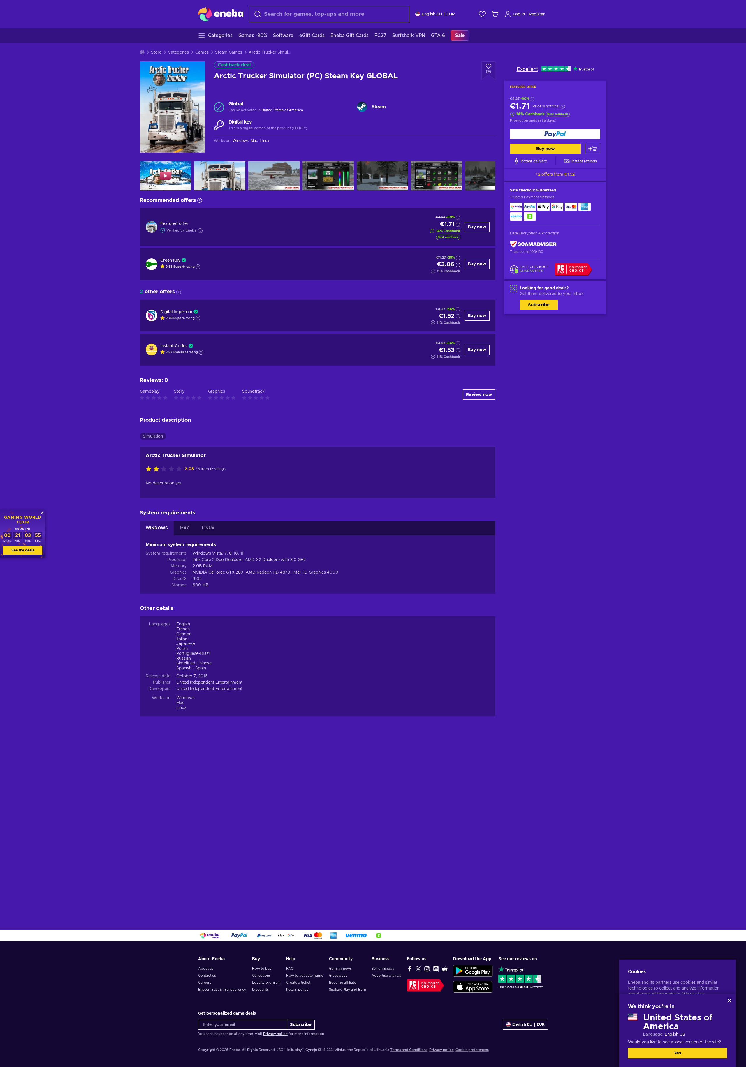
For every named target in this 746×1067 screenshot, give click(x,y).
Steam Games (228, 52)
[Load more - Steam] (362, 107)
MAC (185, 528)
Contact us (207, 975)
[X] (418, 968)
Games (202, 52)
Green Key (170, 260)
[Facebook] (410, 968)
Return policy (297, 989)
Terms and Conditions (408, 1050)
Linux (181, 708)
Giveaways (338, 975)
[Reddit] (445, 968)
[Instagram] (427, 968)
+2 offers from (555, 174)
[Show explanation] (198, 266)
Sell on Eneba (383, 968)
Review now (479, 394)
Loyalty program (266, 982)
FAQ (290, 968)
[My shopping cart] (495, 14)
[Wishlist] (482, 14)
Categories (178, 52)
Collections (261, 975)
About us (205, 968)
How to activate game (304, 975)
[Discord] (436, 968)
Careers (204, 982)
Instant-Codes (173, 346)
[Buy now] (555, 134)
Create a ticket (298, 982)
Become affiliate (342, 982)
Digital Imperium (176, 312)
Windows (185, 698)
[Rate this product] (165, 469)
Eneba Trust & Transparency (222, 989)
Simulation (153, 436)
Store (156, 52)
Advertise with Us (386, 975)
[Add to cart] (592, 149)
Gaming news (340, 968)
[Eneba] (220, 14)
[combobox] (329, 14)
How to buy (262, 968)
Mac (180, 703)
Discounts (260, 989)
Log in (519, 14)
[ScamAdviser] (533, 244)
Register (537, 14)
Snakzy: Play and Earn (347, 989)
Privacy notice (275, 1034)
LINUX (208, 528)
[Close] (729, 1000)
